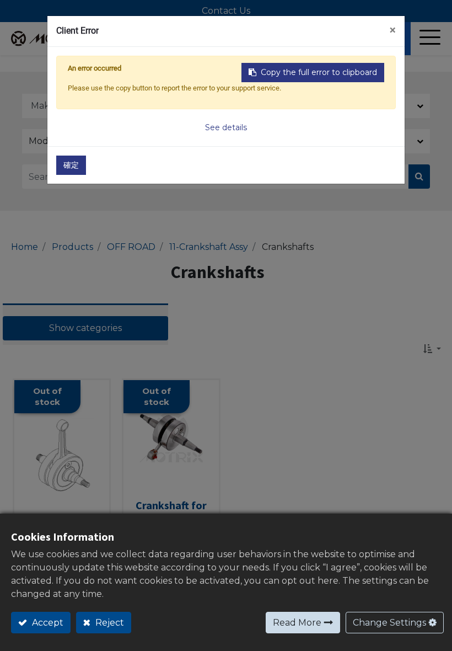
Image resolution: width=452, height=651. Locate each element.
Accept (46, 622)
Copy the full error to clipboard (319, 72)
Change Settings (389, 622)
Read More (297, 622)
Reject (108, 622)
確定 (71, 165)
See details (226, 127)
